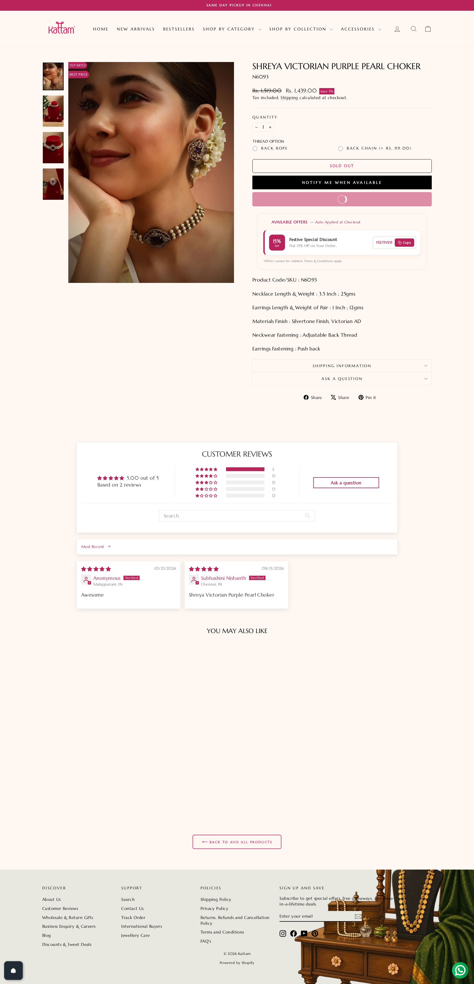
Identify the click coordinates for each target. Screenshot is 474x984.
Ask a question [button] (346, 482)
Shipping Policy (216, 899)
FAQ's (206, 941)
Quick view (89, 781)
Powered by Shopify (237, 962)
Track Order (133, 917)
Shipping (289, 97)
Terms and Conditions (222, 932)
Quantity (265, 117)
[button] (207, 469)
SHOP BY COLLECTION (299, 29)
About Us (51, 899)
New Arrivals (136, 29)
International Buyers (141, 926)
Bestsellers (179, 29)
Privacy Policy (214, 908)
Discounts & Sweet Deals (66, 944)
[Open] (13, 970)
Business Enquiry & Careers (69, 926)
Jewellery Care (135, 935)
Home (101, 29)
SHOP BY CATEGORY (230, 29)
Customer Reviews (60, 908)
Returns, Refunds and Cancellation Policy (235, 920)
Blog (46, 935)
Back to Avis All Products (241, 842)
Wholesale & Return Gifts (67, 917)
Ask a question (341, 378)
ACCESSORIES (359, 29)
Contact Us (132, 908)
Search (128, 899)
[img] (96, 569)
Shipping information (342, 365)
